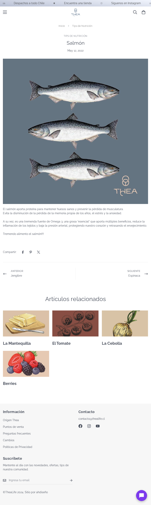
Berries (10, 383)
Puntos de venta (13, 426)
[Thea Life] (75, 12)
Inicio (62, 25)
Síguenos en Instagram (56, 3)
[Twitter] (38, 252)
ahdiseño (42, 492)
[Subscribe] (68, 480)
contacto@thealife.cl (91, 418)
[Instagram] (89, 426)
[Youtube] (98, 426)
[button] (143, 12)
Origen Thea (11, 420)
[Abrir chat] (141, 495)
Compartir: (10, 252)
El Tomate (61, 343)
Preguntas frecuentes (17, 433)
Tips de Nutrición (82, 25)
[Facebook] (22, 252)
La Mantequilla (17, 343)
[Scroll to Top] (143, 483)
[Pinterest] (30, 252)
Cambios (8, 440)
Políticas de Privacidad (17, 446)
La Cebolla (112, 343)
